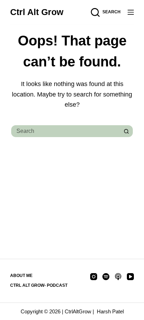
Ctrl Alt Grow (36, 12)
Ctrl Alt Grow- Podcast (38, 285)
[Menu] (131, 12)
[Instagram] (93, 276)
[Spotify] (105, 276)
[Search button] (127, 131)
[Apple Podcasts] (118, 276)
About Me (21, 275)
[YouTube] (130, 276)
